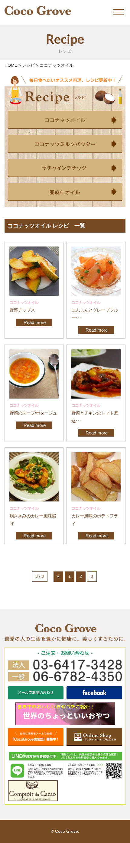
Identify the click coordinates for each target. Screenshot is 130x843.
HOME (11, 65)
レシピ (28, 65)
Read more (34, 322)
